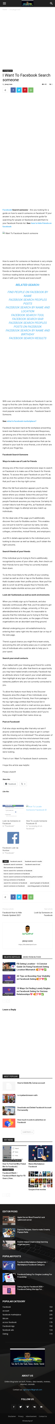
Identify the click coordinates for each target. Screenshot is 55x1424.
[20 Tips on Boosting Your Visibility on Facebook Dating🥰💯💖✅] (9, 979)
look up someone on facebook (14, 880)
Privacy (20, 1416)
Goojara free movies (37, 1189)
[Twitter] (19, 90)
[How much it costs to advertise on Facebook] (9, 1123)
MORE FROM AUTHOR (32, 957)
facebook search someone (13, 864)
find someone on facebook (13, 867)
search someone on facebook (14, 886)
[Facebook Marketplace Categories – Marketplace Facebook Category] (9, 1265)
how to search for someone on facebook (18, 871)
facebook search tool (32, 864)
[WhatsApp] (30, 90)
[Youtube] (41, 1407)
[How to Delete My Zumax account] (9, 1086)
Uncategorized (14, 9)
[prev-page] (4, 1000)
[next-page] (8, 1000)
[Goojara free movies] (41, 1179)
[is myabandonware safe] (9, 1098)
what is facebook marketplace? (21, 421)
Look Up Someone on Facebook (43, 913)
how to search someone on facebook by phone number (23, 877)
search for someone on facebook (15, 883)
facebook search (16, 861)
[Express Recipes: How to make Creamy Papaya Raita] (9, 1232)
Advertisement (31, 1416)
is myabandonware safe (27, 1095)
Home (5, 9)
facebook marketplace (36, 1160)
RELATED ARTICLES (12, 957)
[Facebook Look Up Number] (13, 838)
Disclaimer (12, 1416)
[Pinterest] (25, 90)
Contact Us (43, 1416)
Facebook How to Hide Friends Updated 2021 (12, 913)
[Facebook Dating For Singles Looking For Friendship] (9, 1277)
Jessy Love (8, 84)
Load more (27, 1132)
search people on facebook (39, 883)
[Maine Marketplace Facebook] (41, 1153)
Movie (31, 1186)
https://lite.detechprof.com (28, 944)
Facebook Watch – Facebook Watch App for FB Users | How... (14, 1175)
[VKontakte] (34, 1407)
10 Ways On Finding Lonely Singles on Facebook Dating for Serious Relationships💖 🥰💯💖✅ (33, 991)
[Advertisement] (27, 41)
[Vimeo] (27, 1407)
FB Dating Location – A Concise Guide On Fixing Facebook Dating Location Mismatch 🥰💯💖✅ (33, 966)
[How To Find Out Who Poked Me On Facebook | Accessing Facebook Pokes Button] (15, 1153)
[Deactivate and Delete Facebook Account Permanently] (9, 1110)
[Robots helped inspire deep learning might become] (9, 1245)
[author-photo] (27, 937)
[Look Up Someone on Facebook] (13, 811)
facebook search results (33, 861)
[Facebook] (13, 90)
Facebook (7, 210)
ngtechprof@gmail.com (32, 1389)
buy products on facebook (12, 1160)
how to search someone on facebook (17, 874)
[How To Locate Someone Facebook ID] (36, 811)
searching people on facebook (38, 886)
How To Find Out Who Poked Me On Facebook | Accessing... (14, 1166)
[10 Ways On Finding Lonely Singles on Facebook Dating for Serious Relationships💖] (9, 991)
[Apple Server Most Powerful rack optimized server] (9, 1220)
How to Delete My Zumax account (31, 1083)
